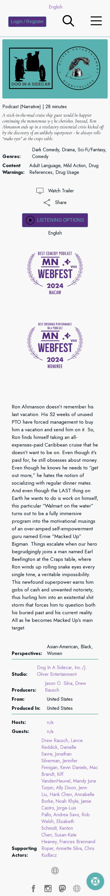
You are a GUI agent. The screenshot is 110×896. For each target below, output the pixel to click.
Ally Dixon (66, 787)
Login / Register (27, 21)
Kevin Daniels (73, 767)
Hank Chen (61, 794)
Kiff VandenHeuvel (55, 777)
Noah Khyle (66, 801)
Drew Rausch (54, 740)
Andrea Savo (66, 814)
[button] (68, 25)
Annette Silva (69, 848)
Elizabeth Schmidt (57, 824)
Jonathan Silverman (56, 757)
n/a (50, 722)
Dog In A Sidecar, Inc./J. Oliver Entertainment (62, 671)
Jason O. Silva (58, 683)
